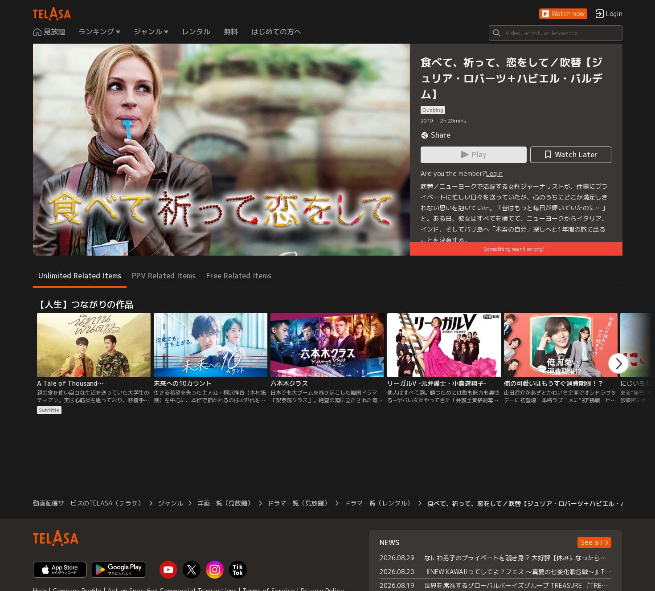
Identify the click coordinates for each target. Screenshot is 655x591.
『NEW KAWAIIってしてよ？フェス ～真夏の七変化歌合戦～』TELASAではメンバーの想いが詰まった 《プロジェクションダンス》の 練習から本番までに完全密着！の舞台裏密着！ (518, 571)
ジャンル (170, 503)
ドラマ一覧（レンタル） (378, 503)
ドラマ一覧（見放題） (299, 503)
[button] (563, 14)
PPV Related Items (164, 276)
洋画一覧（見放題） (225, 503)
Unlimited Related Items (79, 276)
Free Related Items (238, 276)
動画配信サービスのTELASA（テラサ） (88, 503)
